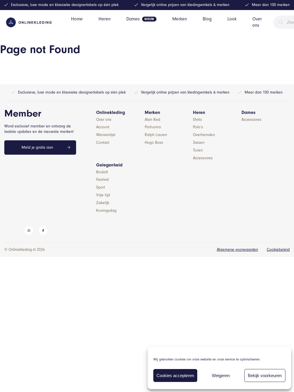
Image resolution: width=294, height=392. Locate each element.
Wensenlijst (105, 134)
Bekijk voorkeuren (265, 375)
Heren (104, 19)
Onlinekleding (110, 112)
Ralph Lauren (156, 134)
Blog (207, 19)
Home (77, 19)
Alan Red (152, 119)
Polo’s (198, 127)
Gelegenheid (109, 165)
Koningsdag (106, 210)
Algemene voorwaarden (237, 249)
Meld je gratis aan (37, 147)
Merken (179, 19)
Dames (133, 19)
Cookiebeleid (278, 249)
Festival (102, 179)
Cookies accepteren (175, 375)
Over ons (257, 22)
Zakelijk (102, 202)
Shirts (197, 119)
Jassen (198, 142)
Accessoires (203, 158)
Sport (100, 187)
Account (102, 127)
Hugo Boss (154, 142)
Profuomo (153, 127)
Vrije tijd (103, 195)
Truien (198, 150)
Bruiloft (102, 172)
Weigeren (221, 375)
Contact (102, 142)
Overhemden (204, 134)
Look (232, 19)
